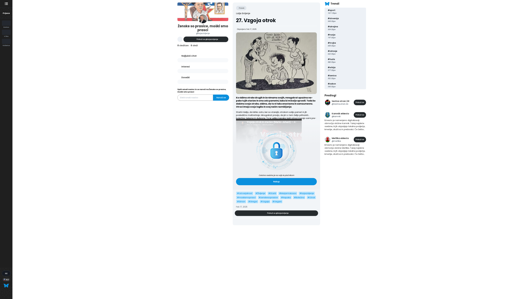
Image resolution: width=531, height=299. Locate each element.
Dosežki (185, 77)
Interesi (185, 66)
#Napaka (286, 197)
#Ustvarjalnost (244, 193)
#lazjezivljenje (307, 193)
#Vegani (277, 201)
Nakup (276, 181)
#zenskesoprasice (268, 197)
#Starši (272, 193)
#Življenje (260, 193)
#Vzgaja (265, 201)
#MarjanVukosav (287, 193)
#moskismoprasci (246, 197)
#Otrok (311, 197)
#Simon (241, 201)
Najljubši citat (189, 55)
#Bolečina (299, 197)
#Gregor (252, 201)
